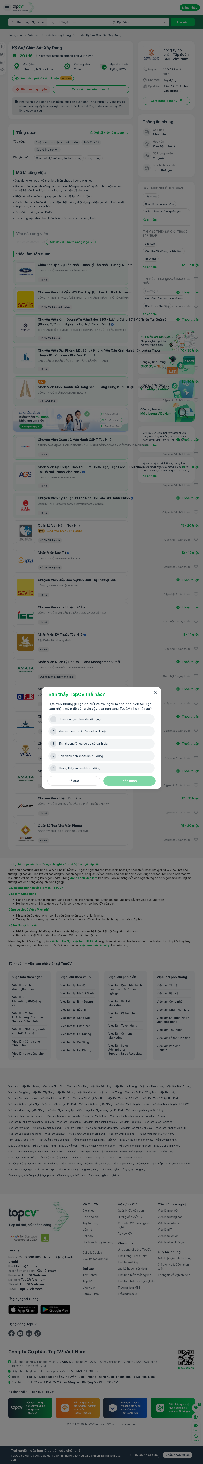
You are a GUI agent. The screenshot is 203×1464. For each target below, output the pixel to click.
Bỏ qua (73, 781)
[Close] (155, 692)
